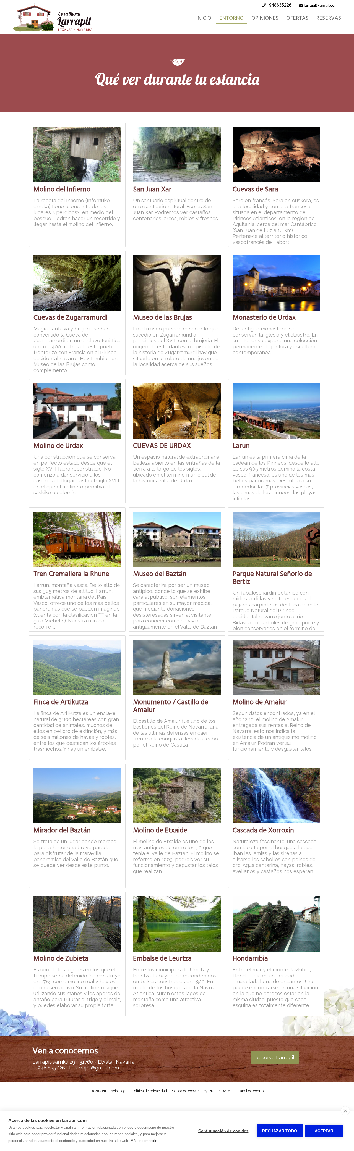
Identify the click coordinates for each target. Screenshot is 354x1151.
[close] (345, 1110)
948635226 (280, 5)
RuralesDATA (219, 1091)
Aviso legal (120, 1091)
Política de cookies (185, 1091)
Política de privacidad (149, 1091)
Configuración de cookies (223, 1131)
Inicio (203, 18)
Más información (144, 1141)
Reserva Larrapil (274, 1057)
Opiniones (264, 18)
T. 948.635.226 (49, 1068)
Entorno (231, 18)
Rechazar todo (279, 1131)
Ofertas (297, 18)
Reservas (328, 18)
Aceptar (324, 1131)
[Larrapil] (53, 30)
